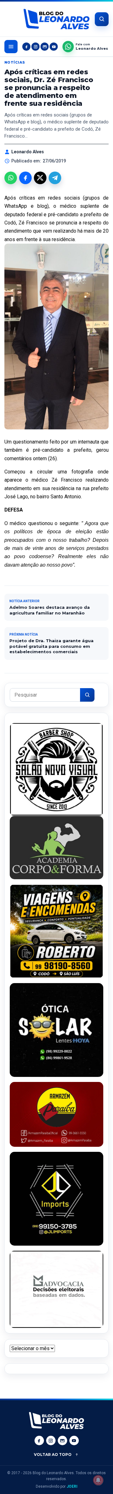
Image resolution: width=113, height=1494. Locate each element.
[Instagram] (35, 46)
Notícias (14, 62)
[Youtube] (54, 46)
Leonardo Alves (27, 151)
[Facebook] (26, 46)
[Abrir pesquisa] (102, 19)
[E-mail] (44, 46)
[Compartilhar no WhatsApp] (10, 178)
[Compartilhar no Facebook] (25, 178)
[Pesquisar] (87, 695)
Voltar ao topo (53, 1454)
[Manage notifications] (98, 1480)
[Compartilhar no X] (40, 178)
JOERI (72, 1486)
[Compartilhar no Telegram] (55, 178)
